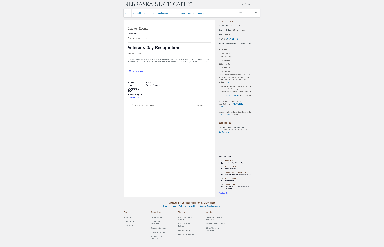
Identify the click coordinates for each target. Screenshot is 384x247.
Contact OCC (223, 106)
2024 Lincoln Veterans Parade (145, 105)
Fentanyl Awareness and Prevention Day (238, 175)
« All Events (132, 34)
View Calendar (223, 193)
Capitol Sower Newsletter (156, 223)
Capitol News (186, 13)
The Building (138, 13)
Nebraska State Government (210, 206)
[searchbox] (248, 13)
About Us (201, 13)
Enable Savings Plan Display (234, 163)
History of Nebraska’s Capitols (186, 218)
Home (127, 13)
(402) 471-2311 (237, 104)
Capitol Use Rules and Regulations (214, 218)
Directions (127, 217)
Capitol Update (156, 217)
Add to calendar (138, 71)
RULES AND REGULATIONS (229, 96)
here (227, 82)
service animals (224, 114)
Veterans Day (202, 105)
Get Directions (224, 132)
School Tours (128, 226)
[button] (256, 13)
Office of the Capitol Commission (213, 229)
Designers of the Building (184, 225)
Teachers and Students (167, 13)
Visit (150, 13)
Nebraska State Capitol (160, 4)
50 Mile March (229, 181)
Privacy (173, 206)
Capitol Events (134, 97)
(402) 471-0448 (232, 39)
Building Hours (129, 221)
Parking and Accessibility (188, 206)
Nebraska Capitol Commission (216, 224)
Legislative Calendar (158, 232)
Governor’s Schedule (158, 228)
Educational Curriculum (186, 234)
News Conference (230, 169)
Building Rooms (184, 230)
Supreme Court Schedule (156, 238)
